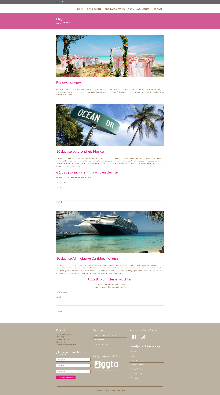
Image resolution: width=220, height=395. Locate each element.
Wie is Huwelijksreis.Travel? (105, 335)
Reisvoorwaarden (102, 344)
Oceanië (134, 378)
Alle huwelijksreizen (115, 9)
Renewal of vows (69, 82)
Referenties (99, 340)
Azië (133, 356)
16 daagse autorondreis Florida (80, 151)
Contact (158, 9)
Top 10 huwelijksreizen (139, 9)
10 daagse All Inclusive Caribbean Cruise (87, 258)
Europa (134, 360)
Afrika (133, 352)
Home (80, 9)
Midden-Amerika (137, 374)
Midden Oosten (137, 365)
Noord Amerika (137, 369)
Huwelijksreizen (94, 9)
